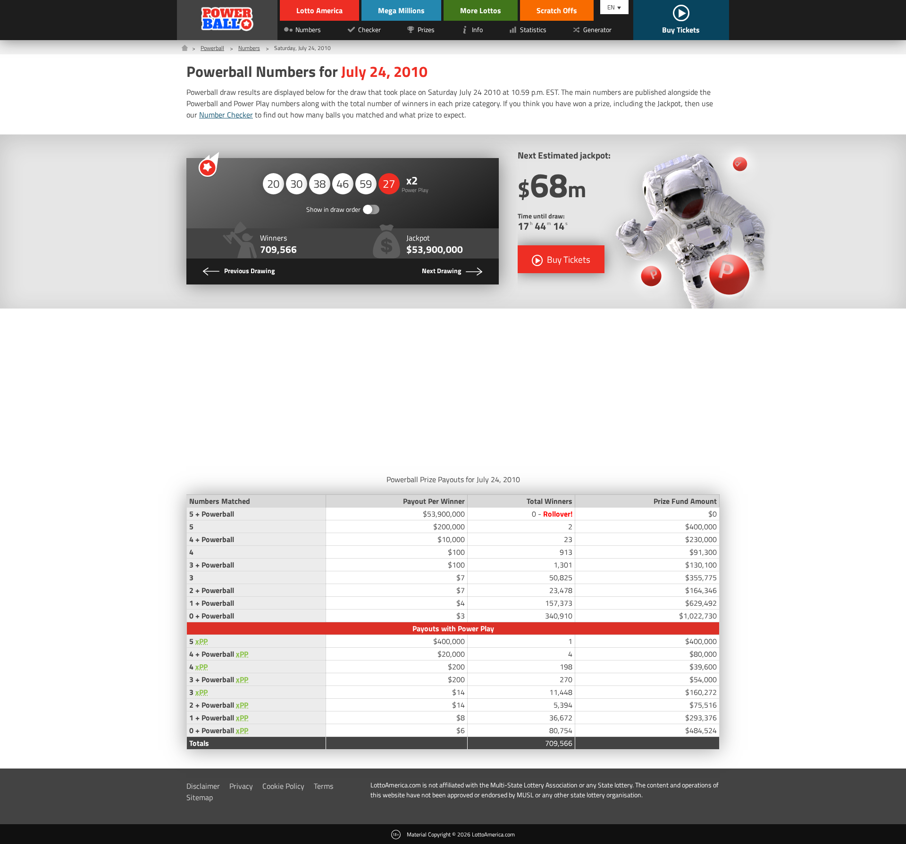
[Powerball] (227, 20)
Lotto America (319, 10)
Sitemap (199, 797)
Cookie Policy (283, 786)
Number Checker (226, 114)
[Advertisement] (453, 389)
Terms (323, 786)
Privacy (241, 786)
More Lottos (480, 10)
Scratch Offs (557, 10)
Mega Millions (401, 10)
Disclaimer (203, 786)
